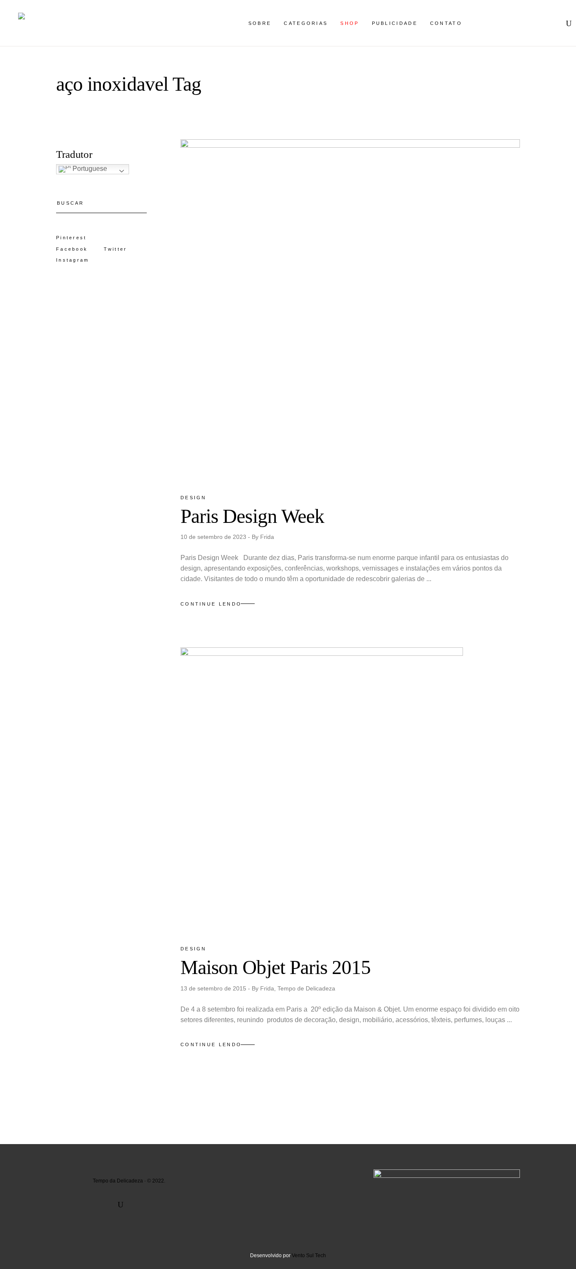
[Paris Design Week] (350, 309)
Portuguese (89, 168)
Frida (267, 536)
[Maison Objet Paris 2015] (321, 788)
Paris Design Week (252, 516)
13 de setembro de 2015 (214, 988)
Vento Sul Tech (309, 1255)
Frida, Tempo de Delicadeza (297, 988)
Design (193, 497)
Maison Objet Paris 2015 (275, 967)
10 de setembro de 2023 (214, 536)
